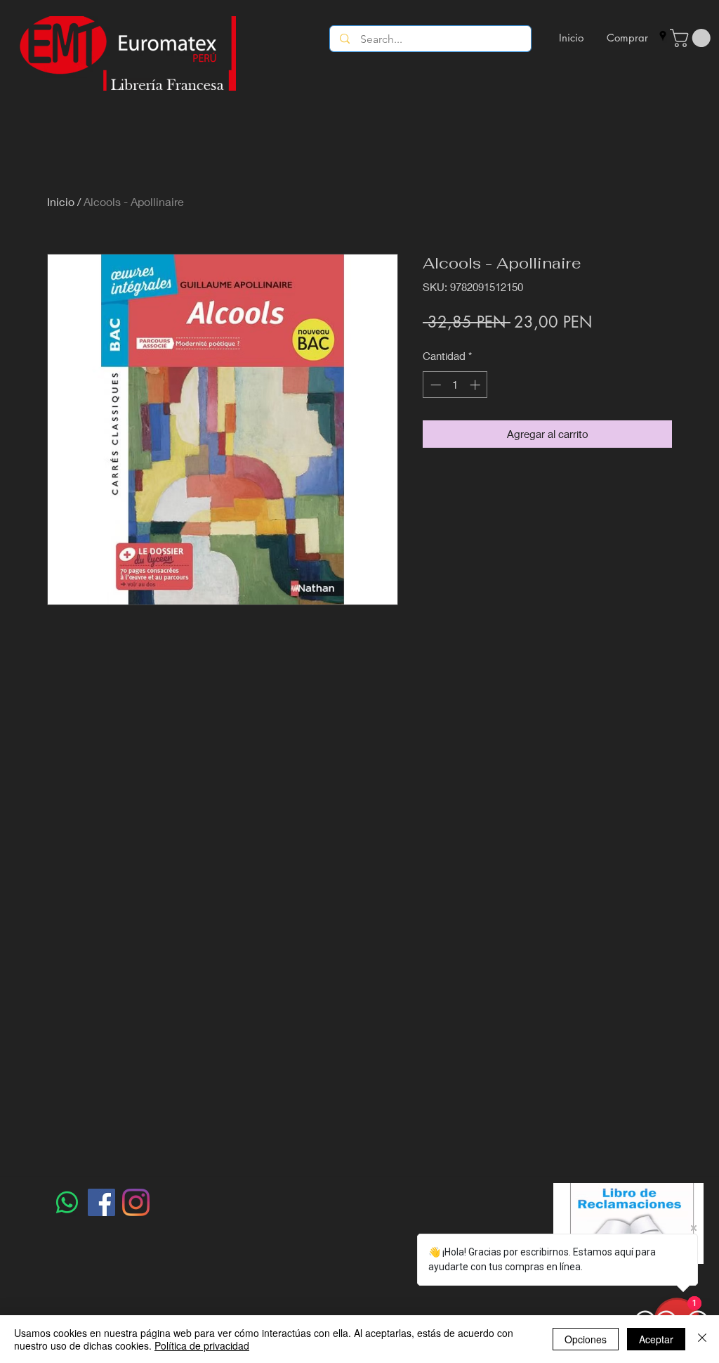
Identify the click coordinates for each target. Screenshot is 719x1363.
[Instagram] (136, 1202)
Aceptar (656, 1339)
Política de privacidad (201, 1345)
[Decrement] (434, 385)
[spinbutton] (455, 385)
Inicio (60, 201)
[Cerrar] (702, 1339)
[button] (692, 38)
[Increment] (476, 385)
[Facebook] (101, 1202)
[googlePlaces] (663, 36)
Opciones (586, 1339)
